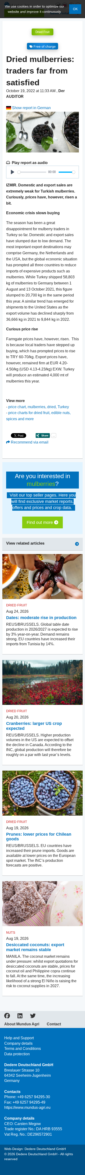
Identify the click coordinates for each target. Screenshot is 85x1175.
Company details (18, 1043)
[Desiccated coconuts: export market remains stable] (42, 903)
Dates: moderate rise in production (41, 617)
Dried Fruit (42, 32)
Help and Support (19, 1038)
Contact (54, 1024)
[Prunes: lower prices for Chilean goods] (42, 793)
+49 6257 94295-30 (33, 1097)
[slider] (31, 172)
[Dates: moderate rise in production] (42, 576)
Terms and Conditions (22, 1049)
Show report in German (31, 108)
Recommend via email (29, 442)
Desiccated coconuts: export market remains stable (35, 947)
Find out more (40, 522)
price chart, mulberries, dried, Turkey (38, 407)
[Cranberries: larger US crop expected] (42, 682)
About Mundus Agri (21, 1024)
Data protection (17, 1054)
